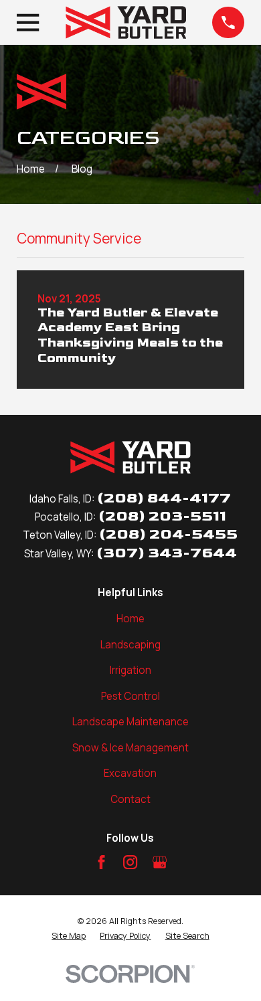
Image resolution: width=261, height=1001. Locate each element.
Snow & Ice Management (130, 748)
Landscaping (130, 645)
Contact (130, 799)
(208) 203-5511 (162, 516)
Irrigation (130, 670)
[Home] (126, 22)
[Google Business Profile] (160, 862)
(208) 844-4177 (164, 498)
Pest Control (130, 696)
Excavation (130, 773)
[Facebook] (101, 862)
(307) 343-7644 (166, 553)
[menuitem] (69, 936)
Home (130, 619)
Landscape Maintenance (130, 722)
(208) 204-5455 (168, 534)
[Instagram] (130, 862)
